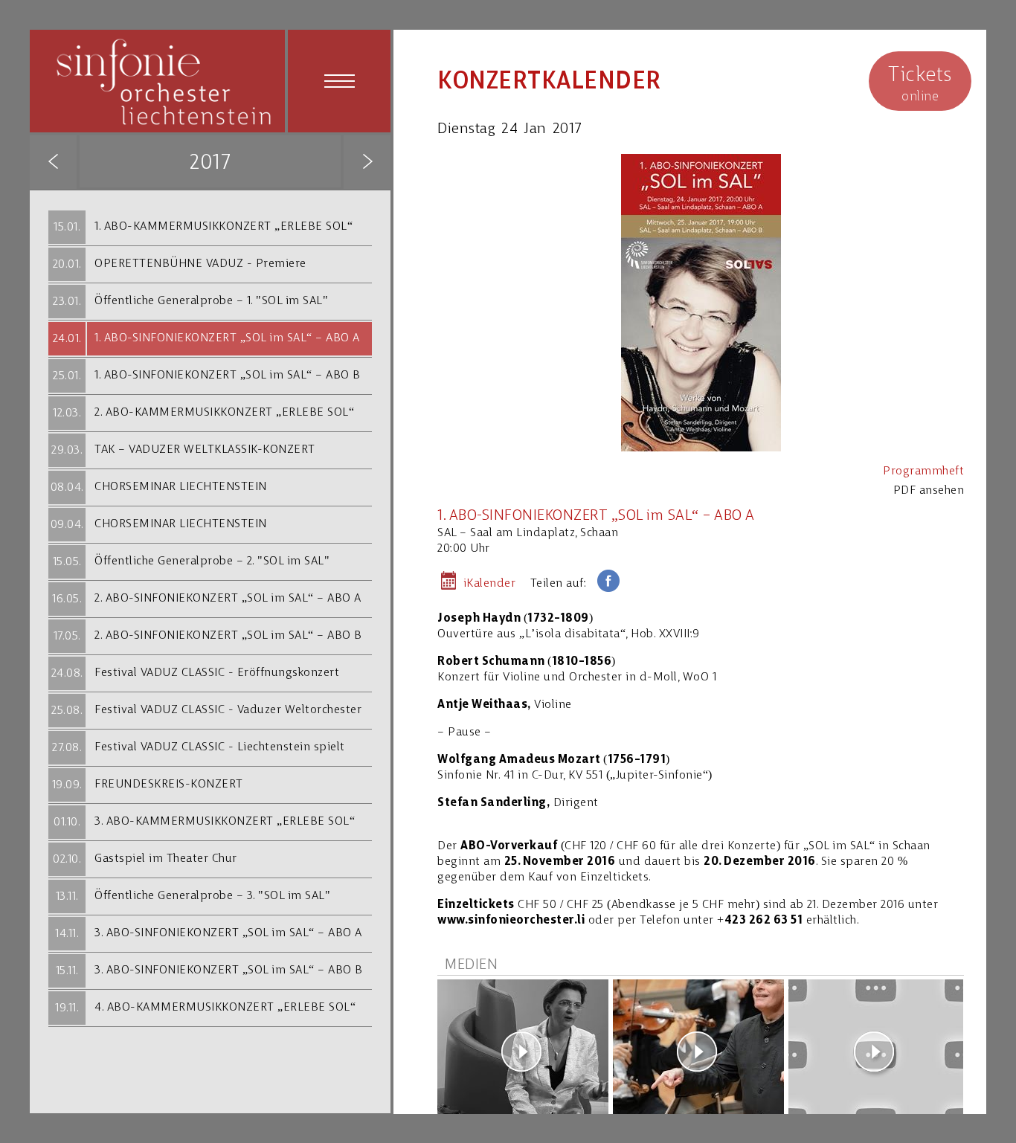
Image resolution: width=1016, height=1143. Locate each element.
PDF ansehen (929, 491)
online (920, 84)
